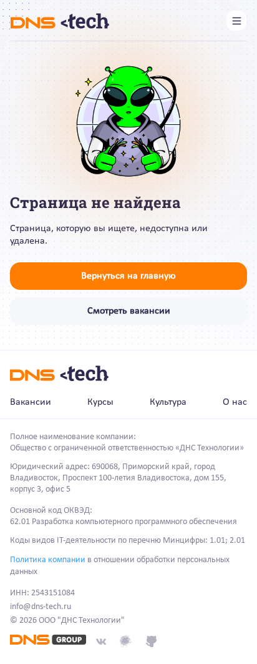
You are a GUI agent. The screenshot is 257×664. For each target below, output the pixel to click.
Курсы (100, 402)
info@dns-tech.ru (40, 607)
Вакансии (30, 402)
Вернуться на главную (128, 276)
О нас (235, 402)
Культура (168, 402)
